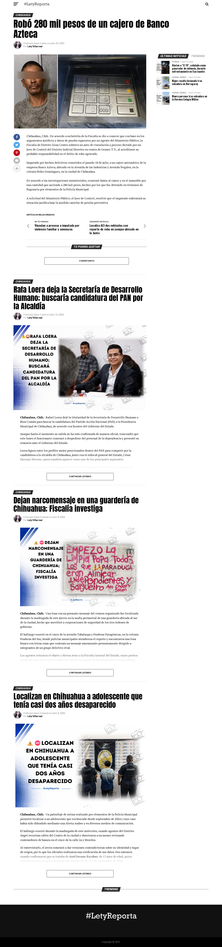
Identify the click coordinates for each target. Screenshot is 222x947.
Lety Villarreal (34, 46)
